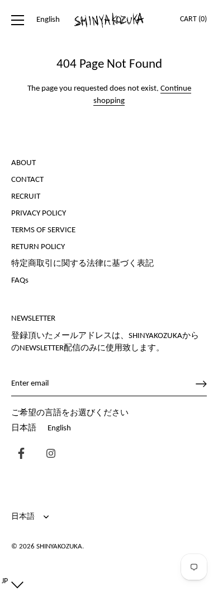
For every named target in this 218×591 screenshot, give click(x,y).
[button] (10, 581)
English (59, 428)
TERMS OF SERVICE (43, 230)
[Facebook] (18, 455)
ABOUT (23, 163)
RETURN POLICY (38, 247)
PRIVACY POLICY (38, 213)
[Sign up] (201, 384)
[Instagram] (48, 455)
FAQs (20, 280)
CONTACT (27, 180)
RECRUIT (25, 197)
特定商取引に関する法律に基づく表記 (82, 264)
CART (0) (193, 19)
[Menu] (18, 20)
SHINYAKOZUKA (59, 546)
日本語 (23, 428)
